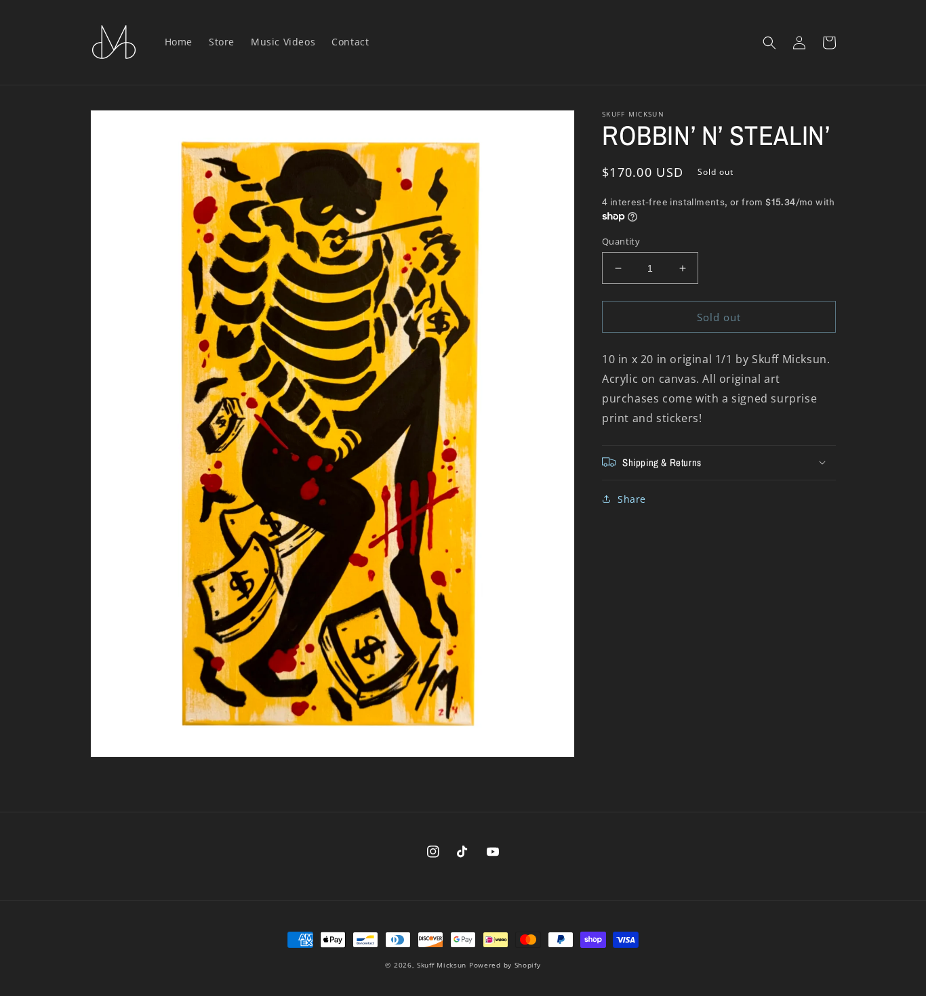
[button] (769, 43)
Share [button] (632, 498)
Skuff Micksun (441, 965)
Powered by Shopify (505, 965)
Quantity (621, 241)
